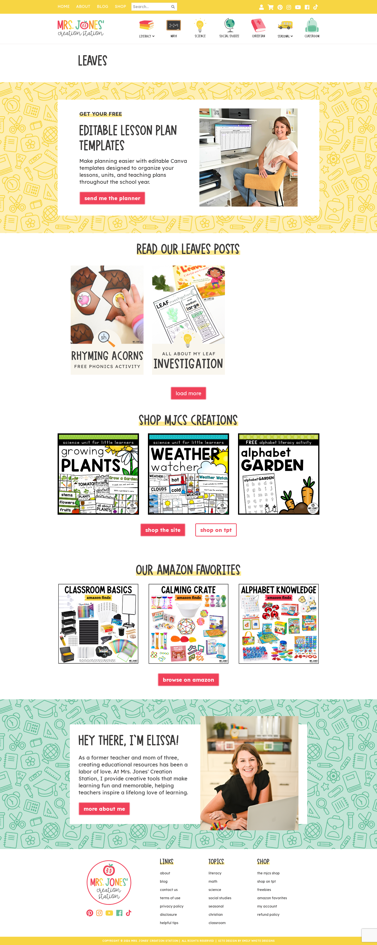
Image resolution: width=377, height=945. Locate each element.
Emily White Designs (258, 940)
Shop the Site (162, 530)
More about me (104, 808)
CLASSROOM (312, 36)
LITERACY (145, 36)
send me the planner (112, 198)
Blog (102, 6)
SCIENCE (200, 36)
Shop (120, 6)
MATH (174, 36)
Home (64, 6)
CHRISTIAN (258, 36)
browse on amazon (188, 679)
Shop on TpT (216, 530)
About (83, 6)
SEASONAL (284, 36)
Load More (188, 393)
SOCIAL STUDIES (229, 36)
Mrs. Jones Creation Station (81, 28)
